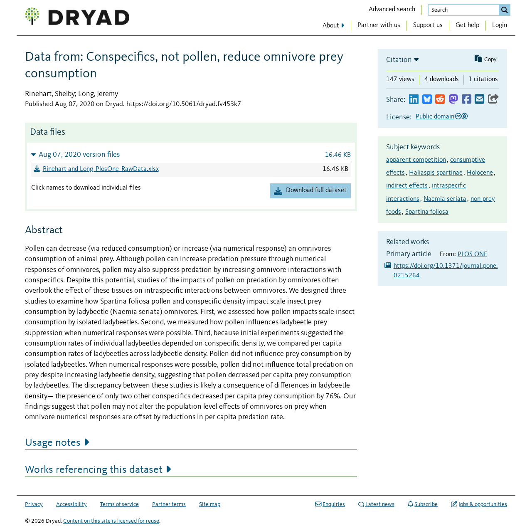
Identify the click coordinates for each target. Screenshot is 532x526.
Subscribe (426, 504)
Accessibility (71, 504)
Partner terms (169, 504)
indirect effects (407, 186)
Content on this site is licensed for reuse (111, 521)
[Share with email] (479, 100)
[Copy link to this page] (493, 99)
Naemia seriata (445, 199)
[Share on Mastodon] (453, 100)
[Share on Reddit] (440, 100)
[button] (191, 154)
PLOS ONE (472, 254)
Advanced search (392, 9)
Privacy (34, 504)
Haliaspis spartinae (436, 173)
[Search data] (504, 10)
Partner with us (378, 25)
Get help (467, 25)
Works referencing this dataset (94, 469)
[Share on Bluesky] (427, 100)
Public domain (435, 117)
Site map (209, 504)
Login (499, 25)
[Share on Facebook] (466, 100)
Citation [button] (399, 60)
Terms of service (119, 504)
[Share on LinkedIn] (414, 100)
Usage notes (53, 442)
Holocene (480, 173)
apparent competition (416, 160)
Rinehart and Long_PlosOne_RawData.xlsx (101, 169)
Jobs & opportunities (482, 504)
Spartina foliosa (426, 212)
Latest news (379, 504)
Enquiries (334, 504)
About (331, 25)
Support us (428, 25)
